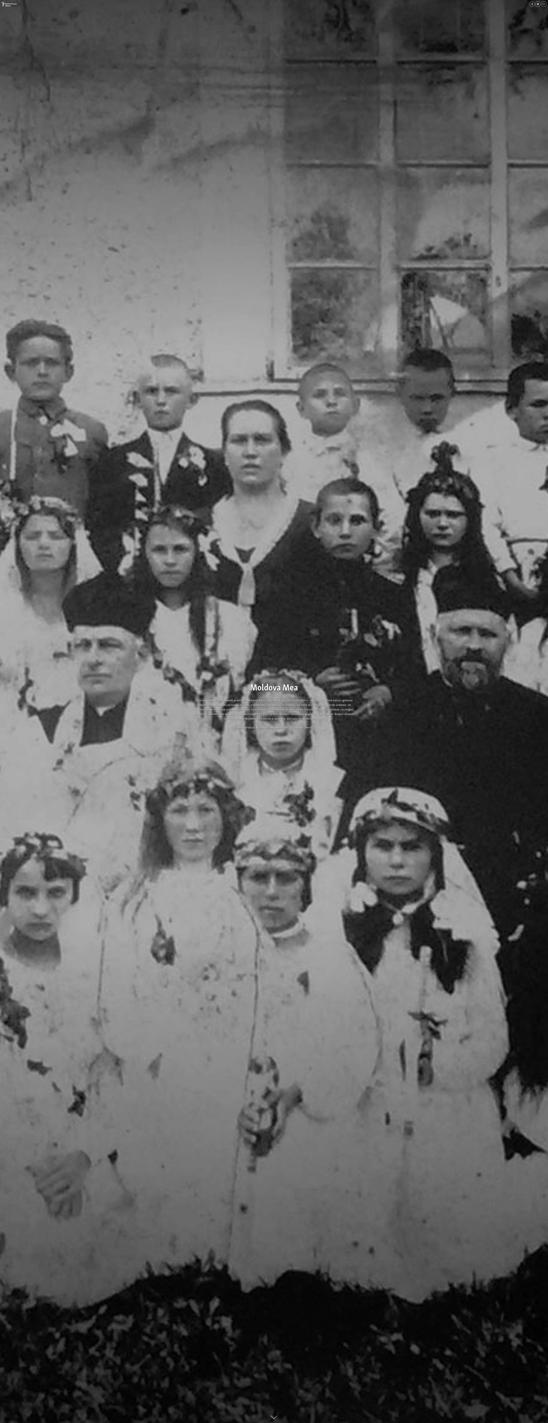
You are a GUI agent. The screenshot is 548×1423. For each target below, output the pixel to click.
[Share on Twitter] (538, 4)
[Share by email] (544, 4)
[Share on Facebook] (532, 4)
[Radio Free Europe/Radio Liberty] (9, 4)
